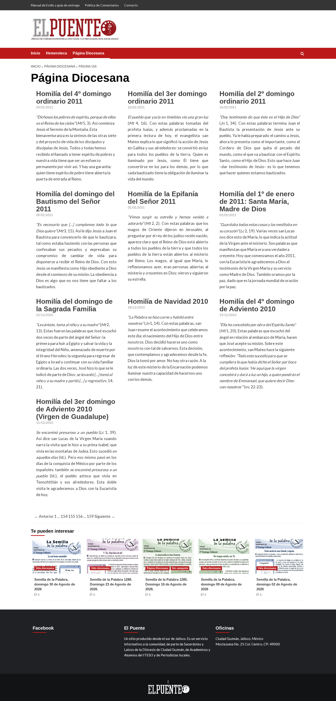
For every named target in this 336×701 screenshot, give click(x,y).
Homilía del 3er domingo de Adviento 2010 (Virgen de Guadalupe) (75, 409)
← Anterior (44, 516)
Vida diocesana (45, 568)
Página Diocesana (88, 53)
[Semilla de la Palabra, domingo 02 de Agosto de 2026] (279, 556)
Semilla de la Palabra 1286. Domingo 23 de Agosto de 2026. (111, 584)
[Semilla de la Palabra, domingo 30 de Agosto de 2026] (57, 556)
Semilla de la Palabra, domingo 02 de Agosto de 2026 (276, 584)
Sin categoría (180, 568)
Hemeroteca (56, 53)
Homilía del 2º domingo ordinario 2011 (256, 97)
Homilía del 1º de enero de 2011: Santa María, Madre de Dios (256, 201)
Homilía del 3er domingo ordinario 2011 (167, 97)
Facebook (43, 628)
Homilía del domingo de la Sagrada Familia (74, 305)
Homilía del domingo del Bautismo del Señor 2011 (75, 201)
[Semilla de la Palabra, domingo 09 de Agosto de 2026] (223, 556)
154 (64, 516)
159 (90, 516)
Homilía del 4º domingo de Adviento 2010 (256, 305)
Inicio (35, 53)
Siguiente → (104, 516)
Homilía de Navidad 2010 (168, 301)
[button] (302, 54)
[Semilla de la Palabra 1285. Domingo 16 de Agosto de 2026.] (168, 556)
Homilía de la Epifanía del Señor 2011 (163, 197)
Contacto (131, 5)
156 (79, 516)
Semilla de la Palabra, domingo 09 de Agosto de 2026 (221, 584)
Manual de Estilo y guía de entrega (55, 5)
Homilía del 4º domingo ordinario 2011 (73, 97)
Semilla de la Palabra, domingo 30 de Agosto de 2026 (54, 584)
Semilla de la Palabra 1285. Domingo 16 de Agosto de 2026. (166, 584)
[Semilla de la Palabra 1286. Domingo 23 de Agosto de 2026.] (112, 556)
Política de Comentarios (102, 5)
